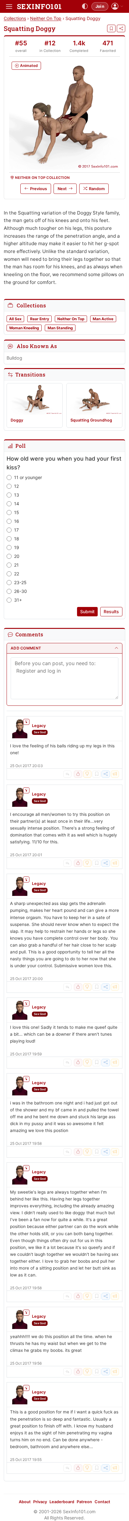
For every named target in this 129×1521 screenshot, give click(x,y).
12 (16, 486)
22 (16, 573)
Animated (29, 65)
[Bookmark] (111, 28)
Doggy (17, 420)
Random (97, 188)
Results (111, 611)
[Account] (117, 6)
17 (16, 530)
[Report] (115, 774)
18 (16, 538)
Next (62, 188)
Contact (102, 1501)
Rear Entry (39, 318)
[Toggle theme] (85, 6)
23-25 (20, 582)
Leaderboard (61, 1501)
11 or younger (28, 477)
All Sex (15, 318)
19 (16, 547)
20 (16, 556)
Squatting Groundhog (91, 420)
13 (16, 495)
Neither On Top (45, 18)
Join (99, 6)
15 (16, 512)
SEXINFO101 (39, 6)
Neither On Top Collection (42, 177)
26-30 (20, 591)
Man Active (103, 318)
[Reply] (67, 774)
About (25, 1501)
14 (16, 503)
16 (16, 521)
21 (16, 565)
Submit (87, 611)
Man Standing (60, 328)
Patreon (84, 1501)
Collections (15, 18)
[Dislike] (87, 774)
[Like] (78, 774)
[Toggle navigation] (9, 6)
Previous (38, 188)
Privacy (40, 1501)
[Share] (121, 28)
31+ (18, 600)
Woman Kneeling (24, 328)
